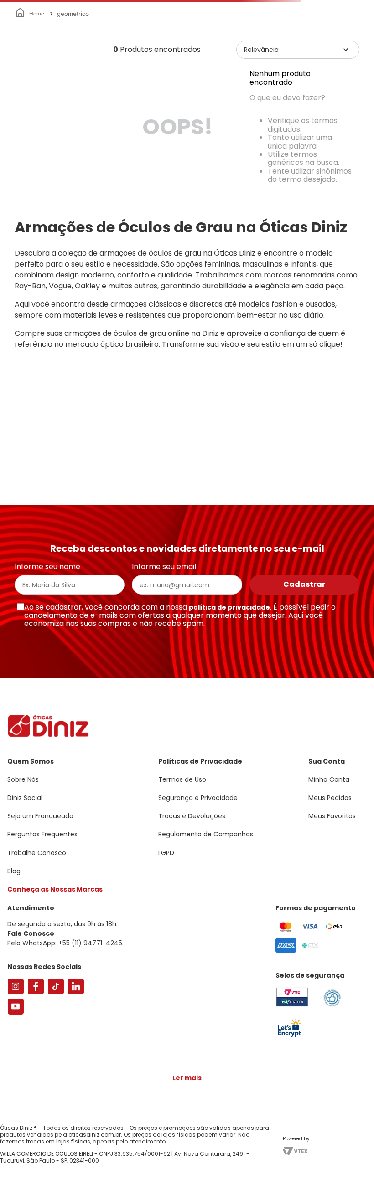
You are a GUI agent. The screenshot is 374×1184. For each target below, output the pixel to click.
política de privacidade (229, 659)
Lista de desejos (348, 34)
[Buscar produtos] (361, 70)
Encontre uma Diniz (189, 7)
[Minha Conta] (328, 34)
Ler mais (187, 1037)
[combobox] (187, 70)
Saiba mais (232, 1149)
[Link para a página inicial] (23, 118)
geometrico (66, 118)
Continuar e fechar (187, 1167)
